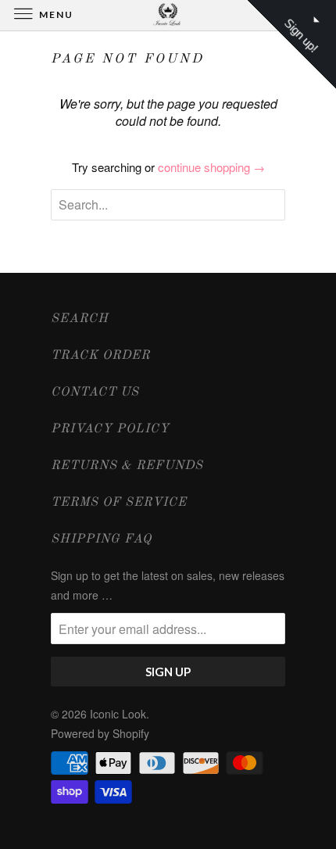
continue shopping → (211, 167)
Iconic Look (118, 714)
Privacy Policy (110, 429)
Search (80, 319)
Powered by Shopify (100, 733)
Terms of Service (119, 502)
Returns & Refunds (127, 466)
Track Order (100, 355)
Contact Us (95, 392)
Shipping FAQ (101, 539)
